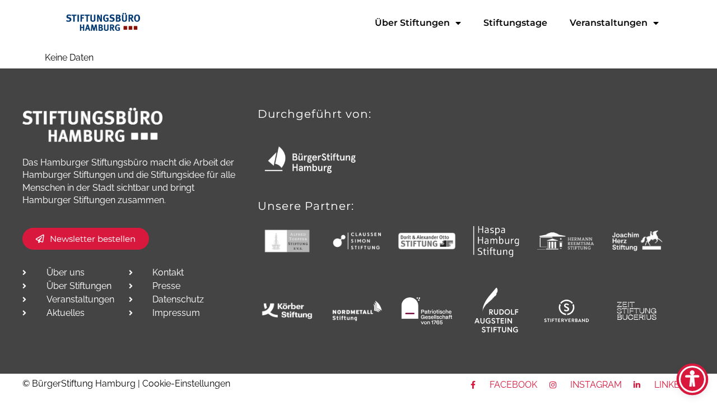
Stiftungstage (515, 22)
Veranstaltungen (609, 22)
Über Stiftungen (412, 22)
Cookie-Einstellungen (186, 383)
